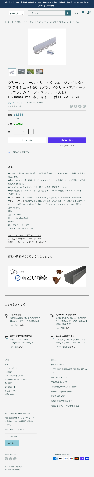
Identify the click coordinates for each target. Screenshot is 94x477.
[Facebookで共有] (71, 106)
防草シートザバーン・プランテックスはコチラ (27, 242)
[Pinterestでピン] (75, 106)
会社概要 (8, 383)
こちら (21, 325)
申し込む (11, 443)
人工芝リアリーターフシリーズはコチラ (24, 238)
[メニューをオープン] (6, 13)
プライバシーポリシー (14, 375)
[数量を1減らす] (16, 131)
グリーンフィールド (15, 103)
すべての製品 (16, 22)
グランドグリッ (16, 197)
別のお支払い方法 (67, 145)
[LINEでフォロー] (6, 459)
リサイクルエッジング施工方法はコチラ (24, 235)
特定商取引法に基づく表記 (16, 379)
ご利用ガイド (10, 387)
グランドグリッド (17, 201)
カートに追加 (27, 140)
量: (9, 131)
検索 (6, 364)
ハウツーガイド (11, 368)
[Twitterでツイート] (80, 106)
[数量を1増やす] (31, 131)
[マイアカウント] (76, 13)
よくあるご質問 (11, 390)
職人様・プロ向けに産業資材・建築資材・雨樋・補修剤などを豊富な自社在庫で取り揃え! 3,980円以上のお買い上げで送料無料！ (47, 4)
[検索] (68, 13)
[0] (87, 13)
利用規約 (8, 372)
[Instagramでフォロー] (15, 458)
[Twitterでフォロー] (10, 458)
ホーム (7, 22)
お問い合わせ (10, 394)
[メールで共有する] (84, 106)
